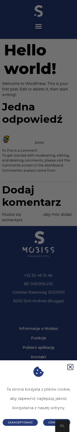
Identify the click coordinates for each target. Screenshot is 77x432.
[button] (70, 367)
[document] (38, 216)
